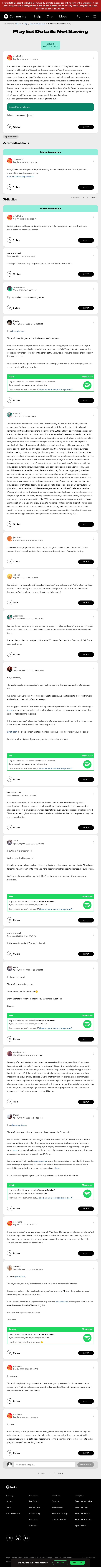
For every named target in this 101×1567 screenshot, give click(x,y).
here (15, 1150)
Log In (86, 16)
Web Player (57, 1507)
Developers (34, 1507)
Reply (86, 127)
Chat (50, 16)
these (9, 710)
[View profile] (9, 57)
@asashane (20, 1276)
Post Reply (85, 1464)
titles (30, 115)
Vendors (33, 1525)
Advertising (34, 1513)
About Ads (57, 1558)
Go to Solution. (23, 106)
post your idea (40, 1160)
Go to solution (51, 46)
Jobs (8, 1507)
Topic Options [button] (10, 136)
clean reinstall (62, 1301)
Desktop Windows (37, 23)
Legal (8, 1558)
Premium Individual (83, 1501)
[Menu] (95, 16)
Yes (75, 1562)
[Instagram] (9, 1538)
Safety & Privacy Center (20, 1558)
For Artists (34, 1501)
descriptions (20, 115)
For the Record (13, 1513)
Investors (33, 1519)
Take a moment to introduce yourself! (55, 389)
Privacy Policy (34, 1558)
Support (56, 1501)
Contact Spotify (59, 1519)
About (9, 1501)
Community (17, 16)
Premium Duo (81, 1507)
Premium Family (82, 1513)
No (62, 1562)
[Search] (78, 16)
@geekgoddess (18, 1124)
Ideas (63, 16)
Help (37, 16)
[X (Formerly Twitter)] (18, 1538)
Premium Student (83, 1519)
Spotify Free (80, 1525)
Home (18, 23)
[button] (93, 58)
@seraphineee (18, 331)
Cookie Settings (46, 1558)
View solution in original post (20, 176)
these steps (91, 5)
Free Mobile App (59, 1513)
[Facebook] (26, 1538)
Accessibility (67, 1558)
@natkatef (12, 731)
